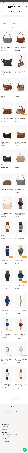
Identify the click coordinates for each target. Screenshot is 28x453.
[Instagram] (13, 406)
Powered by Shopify (14, 447)
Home (2, 15)
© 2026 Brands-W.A (5, 447)
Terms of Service (5, 426)
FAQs (3, 421)
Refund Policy (4, 427)
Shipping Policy (4, 429)
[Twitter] (16, 406)
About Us (3, 418)
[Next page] (18, 399)
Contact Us (4, 420)
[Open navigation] (2, 6)
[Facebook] (11, 406)
